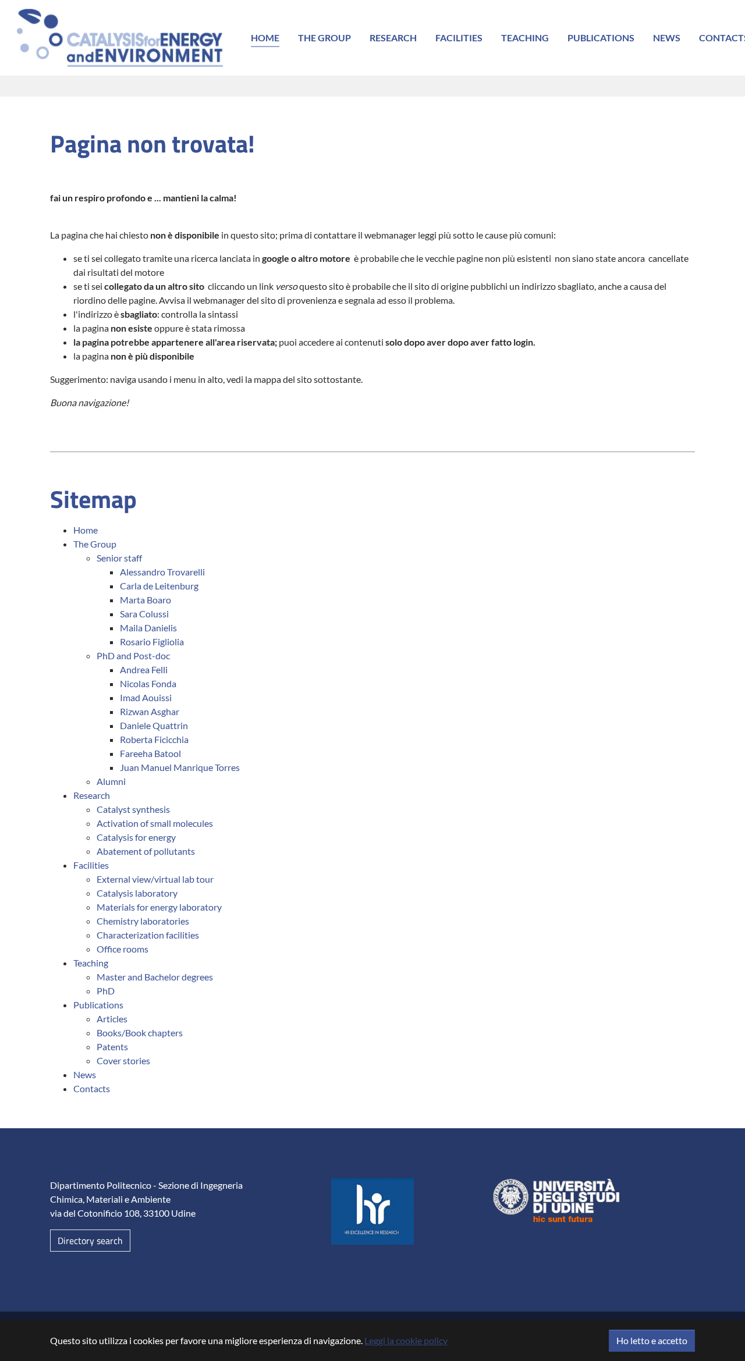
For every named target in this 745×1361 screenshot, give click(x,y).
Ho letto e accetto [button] (651, 1340)
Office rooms (122, 948)
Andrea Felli (144, 669)
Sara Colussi (144, 613)
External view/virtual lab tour (155, 878)
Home (265, 37)
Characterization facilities (148, 934)
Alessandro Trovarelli (162, 571)
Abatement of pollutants (146, 851)
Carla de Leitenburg (159, 585)
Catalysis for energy (136, 837)
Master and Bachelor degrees (155, 976)
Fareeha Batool (150, 753)
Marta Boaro (145, 599)
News (666, 37)
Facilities (459, 37)
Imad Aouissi (146, 697)
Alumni (111, 781)
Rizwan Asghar (149, 711)
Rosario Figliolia (152, 641)
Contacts (91, 1088)
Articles (112, 1018)
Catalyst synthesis (133, 809)
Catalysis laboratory (137, 892)
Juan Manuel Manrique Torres (180, 767)
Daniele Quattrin (154, 725)
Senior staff (119, 557)
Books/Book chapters (140, 1032)
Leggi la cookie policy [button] (406, 1340)
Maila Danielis (148, 627)
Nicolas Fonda (148, 683)
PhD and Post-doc (133, 655)
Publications (600, 37)
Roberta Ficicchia (154, 739)
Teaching (525, 37)
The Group (324, 37)
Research (393, 37)
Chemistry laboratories (143, 920)
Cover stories (123, 1060)
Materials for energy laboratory (159, 906)
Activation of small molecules (155, 823)
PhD (106, 990)
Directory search (90, 1241)
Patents (112, 1046)
